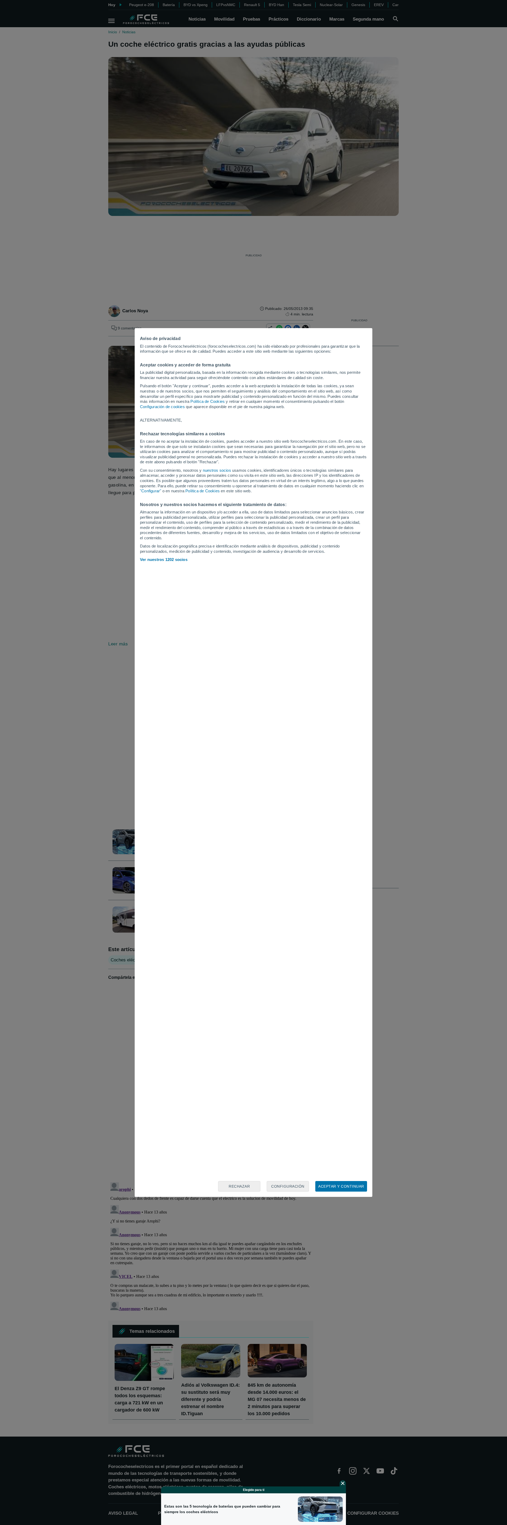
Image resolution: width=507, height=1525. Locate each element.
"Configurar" (150, 491)
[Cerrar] (343, 1483)
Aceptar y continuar (341, 1186)
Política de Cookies (207, 401)
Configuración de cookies (162, 406)
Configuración (287, 1186)
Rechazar (239, 1186)
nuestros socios (217, 470)
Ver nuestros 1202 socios (163, 559)
